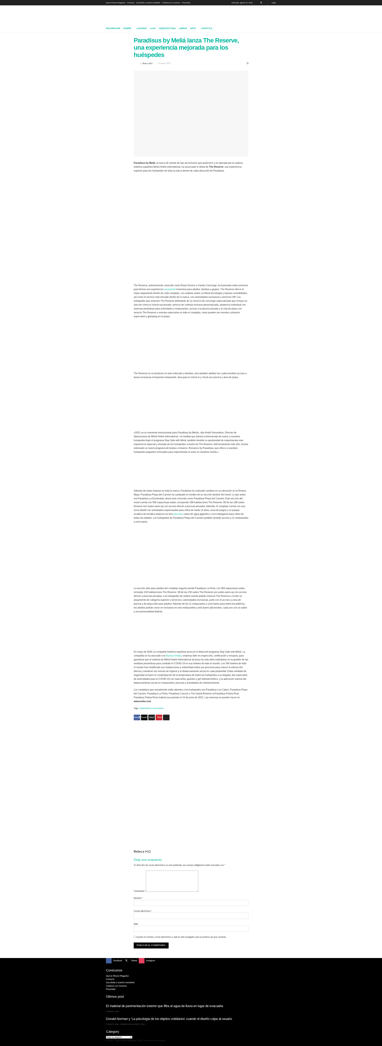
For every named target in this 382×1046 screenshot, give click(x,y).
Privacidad (186, 3)
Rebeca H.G (148, 63)
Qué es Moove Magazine (115, 3)
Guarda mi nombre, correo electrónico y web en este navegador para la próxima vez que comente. (181, 937)
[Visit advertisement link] (191, 780)
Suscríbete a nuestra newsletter (148, 3)
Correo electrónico (143, 911)
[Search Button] (275, 28)
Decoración (113, 28)
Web (136, 924)
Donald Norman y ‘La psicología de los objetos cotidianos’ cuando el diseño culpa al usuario (169, 1019)
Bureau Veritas (174, 655)
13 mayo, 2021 (164, 63)
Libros (183, 28)
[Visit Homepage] (127, 15)
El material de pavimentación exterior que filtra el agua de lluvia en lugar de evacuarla (164, 1006)
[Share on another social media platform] (166, 717)
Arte (193, 28)
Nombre (138, 898)
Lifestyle (206, 28)
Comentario (140, 891)
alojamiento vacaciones (151, 708)
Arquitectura (167, 28)
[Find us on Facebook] (257, 2)
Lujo (153, 28)
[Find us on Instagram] (265, 2)
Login (273, 3)
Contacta (130, 3)
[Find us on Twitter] (261, 2)
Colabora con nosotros (171, 3)
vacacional (169, 289)
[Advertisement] (221, 14)
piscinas (177, 514)
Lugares (142, 28)
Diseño (127, 28)
